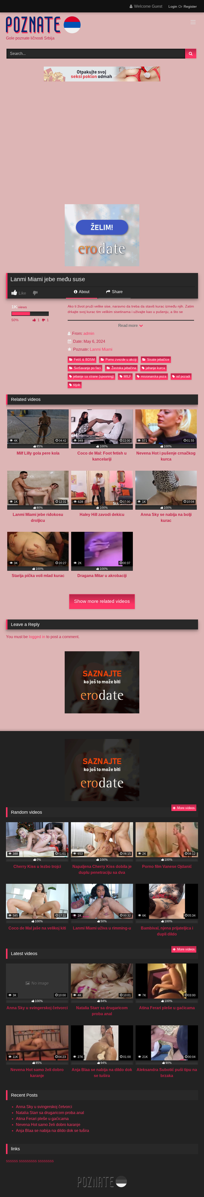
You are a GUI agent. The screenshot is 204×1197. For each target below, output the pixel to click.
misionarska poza (153, 376)
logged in (37, 637)
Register (190, 6)
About (83, 292)
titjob (76, 385)
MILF (127, 376)
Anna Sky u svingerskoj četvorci (44, 1107)
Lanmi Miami (101, 349)
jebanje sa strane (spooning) (93, 376)
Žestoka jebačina (123, 368)
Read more (128, 325)
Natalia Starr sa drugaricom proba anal (50, 1113)
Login (172, 6)
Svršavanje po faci (87, 368)
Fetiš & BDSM (84, 359)
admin (88, 333)
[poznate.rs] (102, 25)
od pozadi (183, 376)
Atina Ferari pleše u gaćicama (42, 1119)
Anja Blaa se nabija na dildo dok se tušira (52, 1130)
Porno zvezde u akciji (121, 359)
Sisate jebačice (158, 359)
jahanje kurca (155, 368)
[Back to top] (188, 1182)
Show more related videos (102, 601)
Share (117, 292)
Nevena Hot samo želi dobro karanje (48, 1124)
